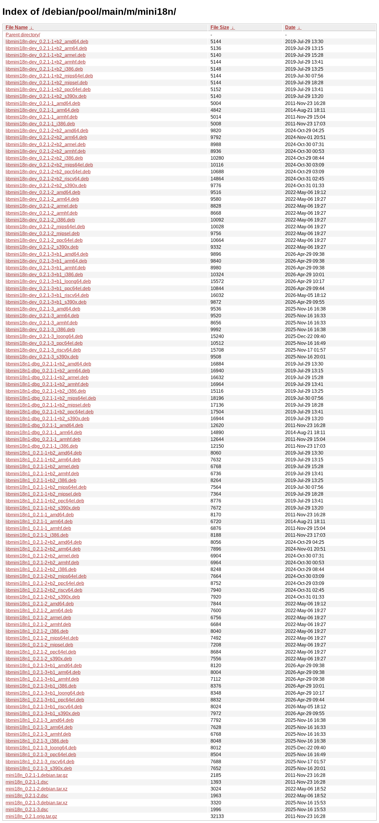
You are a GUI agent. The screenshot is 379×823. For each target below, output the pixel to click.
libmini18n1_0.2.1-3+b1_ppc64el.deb (45, 699)
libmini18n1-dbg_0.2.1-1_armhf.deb (43, 439)
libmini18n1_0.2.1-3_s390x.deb (39, 768)
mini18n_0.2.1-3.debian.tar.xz (37, 802)
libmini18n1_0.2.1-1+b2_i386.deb (41, 480)
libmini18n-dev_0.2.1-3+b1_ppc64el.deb (48, 288)
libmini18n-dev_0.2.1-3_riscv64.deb (43, 350)
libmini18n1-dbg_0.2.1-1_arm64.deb (44, 432)
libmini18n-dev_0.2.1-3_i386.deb (40, 329)
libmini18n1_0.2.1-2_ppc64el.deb (41, 651)
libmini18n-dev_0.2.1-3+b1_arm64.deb (46, 260)
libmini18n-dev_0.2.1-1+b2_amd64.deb (47, 41)
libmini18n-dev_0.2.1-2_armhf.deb (42, 213)
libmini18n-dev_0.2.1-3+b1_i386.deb (44, 274)
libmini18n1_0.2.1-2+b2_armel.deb (42, 555)
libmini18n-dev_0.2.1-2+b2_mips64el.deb (49, 164)
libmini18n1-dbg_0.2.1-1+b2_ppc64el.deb (50, 411)
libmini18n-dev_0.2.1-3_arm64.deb (42, 315)
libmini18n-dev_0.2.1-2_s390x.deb (42, 247)
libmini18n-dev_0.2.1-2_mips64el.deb (45, 226)
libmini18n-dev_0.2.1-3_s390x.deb (42, 356)
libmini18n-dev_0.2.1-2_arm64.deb (42, 199)
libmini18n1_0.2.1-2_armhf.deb (38, 624)
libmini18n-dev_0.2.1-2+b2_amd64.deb (47, 130)
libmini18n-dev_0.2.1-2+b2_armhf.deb (46, 151)
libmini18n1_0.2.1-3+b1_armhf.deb (42, 679)
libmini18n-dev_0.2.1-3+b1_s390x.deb (46, 302)
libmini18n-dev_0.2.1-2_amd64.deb (43, 192)
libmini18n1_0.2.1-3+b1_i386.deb (41, 685)
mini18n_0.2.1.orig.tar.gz (31, 816)
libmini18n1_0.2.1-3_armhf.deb (38, 734)
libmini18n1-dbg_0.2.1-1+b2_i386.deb (46, 391)
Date (290, 27)
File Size (220, 27)
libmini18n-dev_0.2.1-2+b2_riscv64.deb (47, 178)
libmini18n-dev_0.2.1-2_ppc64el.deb (44, 240)
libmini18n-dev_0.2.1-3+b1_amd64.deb (47, 254)
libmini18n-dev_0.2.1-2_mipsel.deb (43, 233)
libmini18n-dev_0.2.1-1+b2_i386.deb (44, 69)
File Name (17, 27)
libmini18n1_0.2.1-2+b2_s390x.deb (43, 596)
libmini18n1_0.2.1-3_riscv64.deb (40, 761)
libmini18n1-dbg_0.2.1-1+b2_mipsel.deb (48, 405)
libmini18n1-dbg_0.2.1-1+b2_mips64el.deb (51, 398)
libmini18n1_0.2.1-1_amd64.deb (40, 514)
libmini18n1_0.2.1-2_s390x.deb (39, 658)
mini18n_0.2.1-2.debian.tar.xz (37, 788)
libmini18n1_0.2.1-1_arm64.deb (39, 521)
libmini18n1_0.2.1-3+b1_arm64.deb (43, 672)
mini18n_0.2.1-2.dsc (27, 795)
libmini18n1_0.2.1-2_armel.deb (38, 617)
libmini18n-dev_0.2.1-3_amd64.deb (43, 308)
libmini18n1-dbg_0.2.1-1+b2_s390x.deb (47, 418)
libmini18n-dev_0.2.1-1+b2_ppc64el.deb (48, 89)
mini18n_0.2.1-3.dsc (27, 809)
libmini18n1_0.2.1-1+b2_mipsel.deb (43, 494)
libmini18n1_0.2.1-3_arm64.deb (39, 727)
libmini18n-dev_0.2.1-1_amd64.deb (43, 103)
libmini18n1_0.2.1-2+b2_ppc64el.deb (45, 583)
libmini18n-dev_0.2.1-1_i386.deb (40, 123)
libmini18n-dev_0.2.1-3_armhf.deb (42, 322)
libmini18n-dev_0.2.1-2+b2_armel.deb (46, 144)
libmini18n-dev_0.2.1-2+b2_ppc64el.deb (48, 171)
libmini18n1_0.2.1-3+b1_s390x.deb (43, 713)
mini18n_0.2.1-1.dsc (27, 782)
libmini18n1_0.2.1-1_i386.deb (37, 535)
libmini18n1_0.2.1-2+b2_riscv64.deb (44, 590)
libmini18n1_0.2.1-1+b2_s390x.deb (43, 507)
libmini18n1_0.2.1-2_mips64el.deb (42, 638)
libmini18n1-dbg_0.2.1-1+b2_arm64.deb (48, 370)
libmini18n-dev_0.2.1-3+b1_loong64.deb (48, 281)
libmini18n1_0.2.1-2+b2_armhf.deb (42, 562)
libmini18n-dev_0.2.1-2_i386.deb (40, 219)
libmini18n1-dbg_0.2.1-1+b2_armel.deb (47, 377)
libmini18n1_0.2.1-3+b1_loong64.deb (45, 693)
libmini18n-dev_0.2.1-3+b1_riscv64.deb (47, 295)
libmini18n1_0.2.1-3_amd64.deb (40, 720)
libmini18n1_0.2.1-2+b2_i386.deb (41, 569)
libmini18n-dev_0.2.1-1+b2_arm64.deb (46, 48)
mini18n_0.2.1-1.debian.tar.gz (37, 775)
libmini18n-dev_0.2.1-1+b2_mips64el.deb (49, 75)
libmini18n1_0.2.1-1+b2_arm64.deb (43, 459)
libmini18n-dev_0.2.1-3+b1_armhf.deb (46, 267)
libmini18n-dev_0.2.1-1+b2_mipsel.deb (47, 82)
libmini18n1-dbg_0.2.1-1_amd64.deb (44, 425)
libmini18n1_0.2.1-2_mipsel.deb (39, 644)
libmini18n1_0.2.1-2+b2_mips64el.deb (46, 576)
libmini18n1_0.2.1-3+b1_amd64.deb (44, 665)
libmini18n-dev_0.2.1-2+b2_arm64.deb (46, 137)
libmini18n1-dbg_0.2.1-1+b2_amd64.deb (48, 363)
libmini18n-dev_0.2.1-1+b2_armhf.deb (46, 61)
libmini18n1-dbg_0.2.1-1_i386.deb (42, 446)
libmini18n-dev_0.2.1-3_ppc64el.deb (44, 343)
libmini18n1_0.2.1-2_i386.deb (37, 631)
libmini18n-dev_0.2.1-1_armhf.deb (42, 116)
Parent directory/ (23, 34)
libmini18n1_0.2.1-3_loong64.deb (41, 747)
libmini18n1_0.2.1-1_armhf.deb (38, 528)
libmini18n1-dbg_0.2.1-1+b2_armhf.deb (47, 384)
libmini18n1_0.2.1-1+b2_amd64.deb (44, 452)
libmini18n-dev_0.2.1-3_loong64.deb (44, 336)
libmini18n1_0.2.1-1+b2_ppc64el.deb (45, 500)
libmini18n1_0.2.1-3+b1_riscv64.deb (44, 706)
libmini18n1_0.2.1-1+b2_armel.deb (42, 466)
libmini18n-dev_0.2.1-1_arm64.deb (42, 110)
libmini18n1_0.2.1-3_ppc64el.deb (41, 754)
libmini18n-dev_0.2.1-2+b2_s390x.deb (46, 185)
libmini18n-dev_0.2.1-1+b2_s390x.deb (46, 96)
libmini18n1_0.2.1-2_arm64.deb (39, 610)
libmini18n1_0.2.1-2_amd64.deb (40, 603)
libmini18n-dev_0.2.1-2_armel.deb (42, 205)
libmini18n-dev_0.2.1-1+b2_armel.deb (46, 55)
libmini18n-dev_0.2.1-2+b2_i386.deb (44, 158)
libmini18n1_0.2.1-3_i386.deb (37, 740)
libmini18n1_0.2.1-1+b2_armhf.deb (42, 473)
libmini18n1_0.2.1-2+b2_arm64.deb (43, 549)
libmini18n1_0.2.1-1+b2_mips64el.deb (46, 487)
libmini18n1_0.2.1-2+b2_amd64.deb (44, 542)
